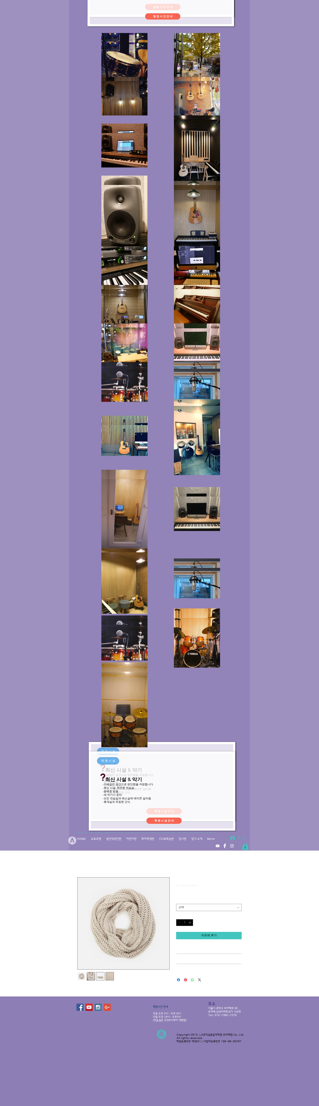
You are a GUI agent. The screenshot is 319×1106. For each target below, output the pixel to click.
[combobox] (209, 907)
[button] (108, 760)
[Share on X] (199, 980)
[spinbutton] (184, 922)
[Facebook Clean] (224, 846)
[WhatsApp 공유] (192, 980)
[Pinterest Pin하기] (185, 980)
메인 (80, 864)
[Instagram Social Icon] (98, 1007)
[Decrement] (179, 922)
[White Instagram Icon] (232, 846)
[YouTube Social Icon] (89, 1007)
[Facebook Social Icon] (80, 1007)
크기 (179, 900)
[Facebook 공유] (178, 980)
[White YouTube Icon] (217, 846)
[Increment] (190, 922)
